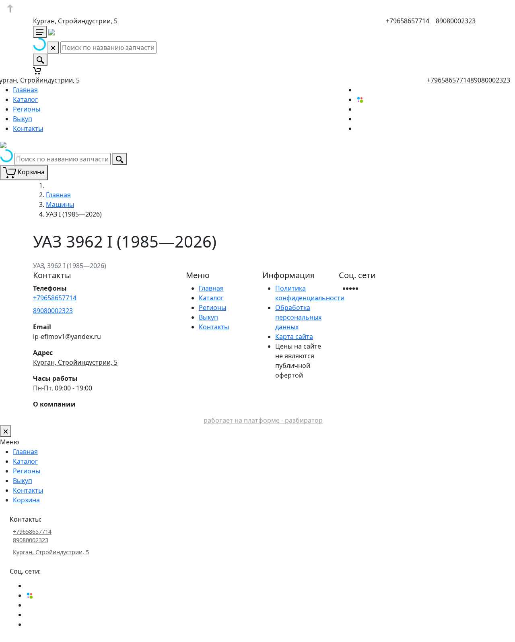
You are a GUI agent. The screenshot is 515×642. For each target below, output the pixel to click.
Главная (25, 89)
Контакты (28, 128)
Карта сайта (294, 336)
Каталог (25, 99)
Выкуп (22, 118)
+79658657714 (407, 21)
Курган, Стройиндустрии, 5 (75, 21)
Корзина (26, 499)
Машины (60, 204)
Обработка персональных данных (298, 317)
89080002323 (456, 21)
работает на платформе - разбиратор (263, 420)
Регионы (26, 109)
